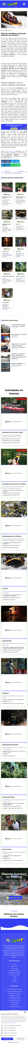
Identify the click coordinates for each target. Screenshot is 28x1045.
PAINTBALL (18, 251)
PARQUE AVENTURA (20, 276)
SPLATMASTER (5, 302)
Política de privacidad (12, 1022)
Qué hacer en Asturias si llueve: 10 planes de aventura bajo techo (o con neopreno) (18, 356)
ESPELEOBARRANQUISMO (8, 276)
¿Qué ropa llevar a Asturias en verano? (19, 335)
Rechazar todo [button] (20, 1038)
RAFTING (18, 224)
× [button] (26, 1012)
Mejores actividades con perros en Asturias (18, 364)
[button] (6, 161)
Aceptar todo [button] (7, 1038)
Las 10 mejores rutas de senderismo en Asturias (18, 325)
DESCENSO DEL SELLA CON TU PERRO (21, 197)
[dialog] (14, 1027)
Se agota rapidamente (21, 398)
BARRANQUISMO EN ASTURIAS (6, 225)
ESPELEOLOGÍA (5, 251)
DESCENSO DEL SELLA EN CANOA (7, 197)
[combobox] (24, 1012)
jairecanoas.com (10, 151)
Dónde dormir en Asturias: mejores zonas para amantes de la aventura (18, 345)
